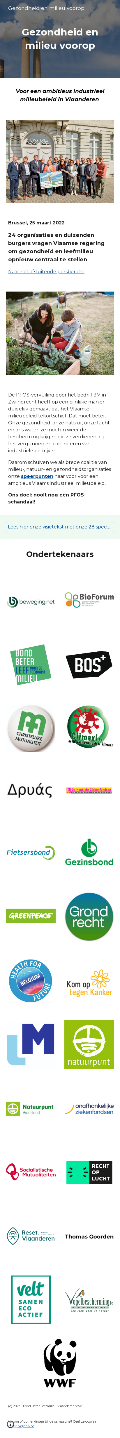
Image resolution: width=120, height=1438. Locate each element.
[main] (60, 39)
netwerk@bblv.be (21, 1426)
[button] (10, 1426)
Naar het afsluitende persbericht (46, 271)
